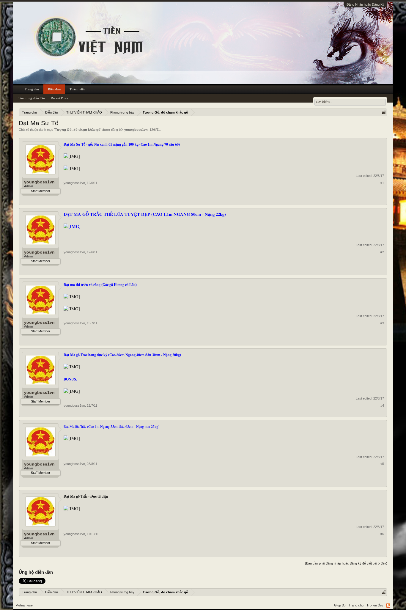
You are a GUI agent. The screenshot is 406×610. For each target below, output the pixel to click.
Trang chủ (32, 89)
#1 (382, 183)
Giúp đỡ (340, 605)
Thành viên (77, 89)
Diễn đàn (54, 89)
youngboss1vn (136, 129)
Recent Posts (59, 98)
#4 (382, 405)
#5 (382, 464)
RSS (388, 605)
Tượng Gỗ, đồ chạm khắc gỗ (77, 129)
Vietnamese (24, 605)
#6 (382, 534)
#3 (382, 323)
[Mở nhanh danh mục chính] (383, 112)
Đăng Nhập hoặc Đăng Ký (365, 4)
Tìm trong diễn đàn (31, 98)
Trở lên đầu (374, 605)
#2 (382, 252)
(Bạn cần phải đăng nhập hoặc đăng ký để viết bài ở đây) (346, 563)
